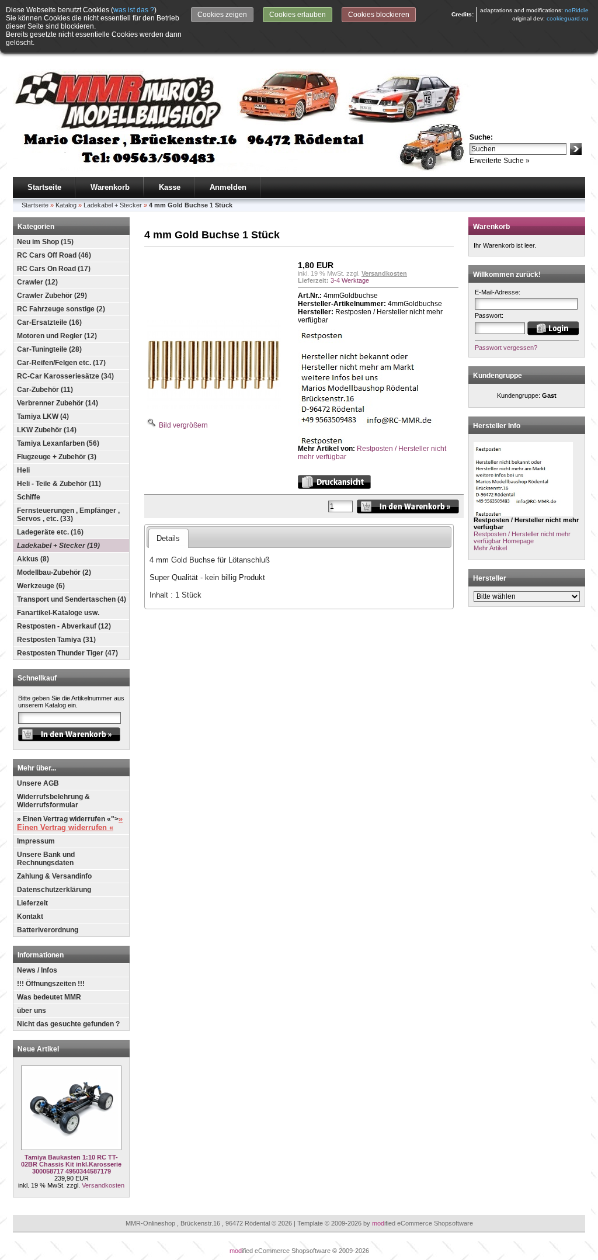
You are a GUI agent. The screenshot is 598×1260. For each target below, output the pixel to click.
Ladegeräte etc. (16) (50, 532)
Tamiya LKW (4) (43, 416)
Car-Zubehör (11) (45, 390)
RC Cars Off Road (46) (54, 255)
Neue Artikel (38, 1049)
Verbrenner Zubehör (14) (57, 403)
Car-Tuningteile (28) (49, 349)
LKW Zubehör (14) (47, 430)
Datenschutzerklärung (54, 890)
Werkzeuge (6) (41, 586)
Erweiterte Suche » (500, 161)
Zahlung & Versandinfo (54, 876)
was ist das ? (133, 10)
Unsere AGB (38, 783)
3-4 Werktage (350, 280)
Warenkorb (110, 187)
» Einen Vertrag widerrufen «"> (70, 823)
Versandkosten (103, 1185)
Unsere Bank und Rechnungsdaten (46, 859)
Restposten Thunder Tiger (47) (67, 653)
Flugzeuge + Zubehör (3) (56, 457)
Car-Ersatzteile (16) (49, 322)
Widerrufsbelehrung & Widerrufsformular (53, 801)
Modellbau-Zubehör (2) (54, 572)
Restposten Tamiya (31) (56, 640)
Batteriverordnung (47, 930)
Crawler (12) (37, 282)
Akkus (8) (33, 559)
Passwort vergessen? (506, 347)
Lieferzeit (32, 903)
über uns (31, 1010)
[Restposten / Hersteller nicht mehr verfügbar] (378, 442)
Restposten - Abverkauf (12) (64, 626)
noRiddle (577, 10)
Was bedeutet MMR (49, 997)
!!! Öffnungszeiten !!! (51, 984)
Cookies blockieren (378, 15)
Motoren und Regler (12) (57, 336)
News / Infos (37, 970)
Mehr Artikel (490, 547)
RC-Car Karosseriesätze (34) (65, 376)
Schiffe (28, 497)
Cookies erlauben (297, 15)
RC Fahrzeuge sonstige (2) (61, 309)
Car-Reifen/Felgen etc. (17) (61, 363)
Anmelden (228, 187)
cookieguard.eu (568, 18)
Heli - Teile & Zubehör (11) (59, 484)
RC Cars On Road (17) (54, 269)
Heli (23, 470)
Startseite (44, 187)
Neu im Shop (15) (45, 242)
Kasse (169, 187)
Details (168, 538)
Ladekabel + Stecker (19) (58, 546)
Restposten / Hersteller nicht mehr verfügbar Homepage (522, 537)
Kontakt (30, 916)
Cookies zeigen (222, 15)
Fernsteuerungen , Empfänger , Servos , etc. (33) (68, 514)
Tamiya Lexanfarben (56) (58, 443)
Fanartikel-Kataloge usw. (58, 613)
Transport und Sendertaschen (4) (71, 599)
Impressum (36, 841)
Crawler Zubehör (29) (52, 295)
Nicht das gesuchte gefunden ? (68, 1024)
